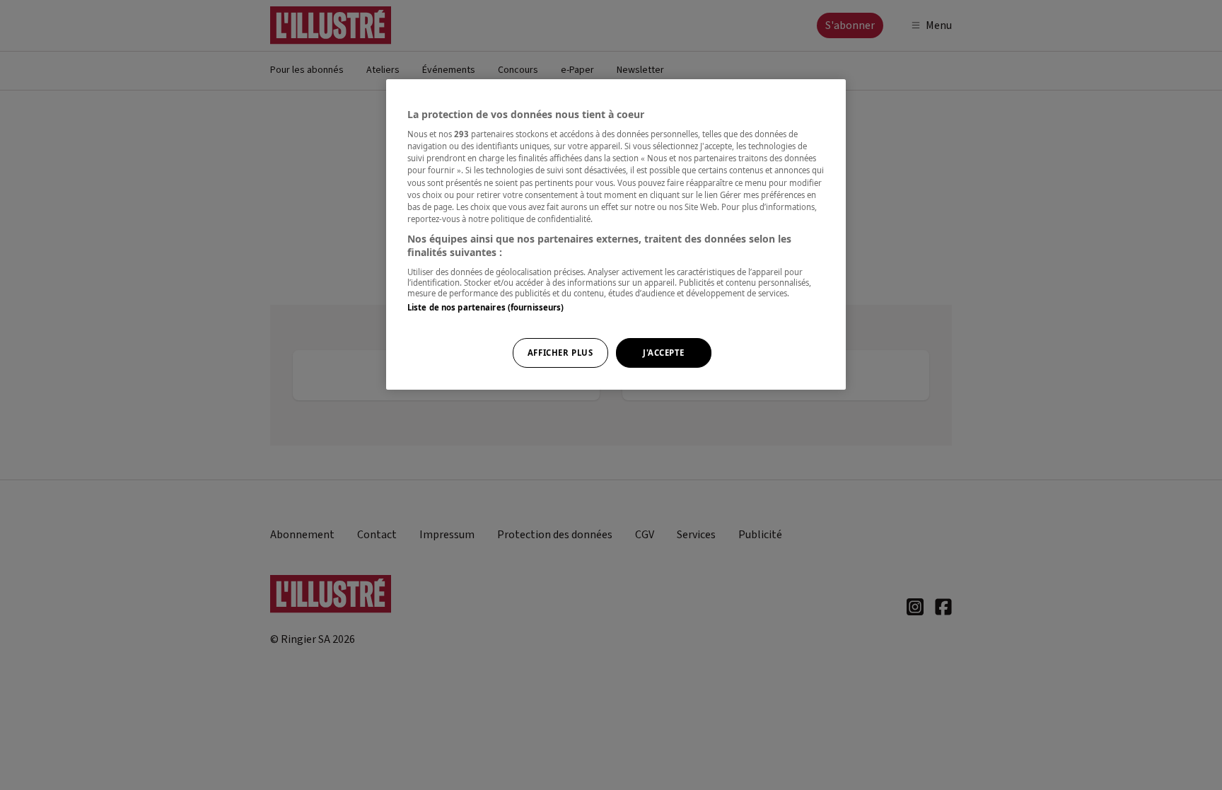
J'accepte (664, 352)
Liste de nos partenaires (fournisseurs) (485, 307)
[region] (616, 234)
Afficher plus (560, 352)
